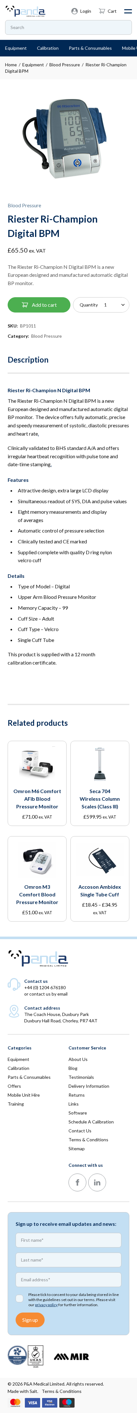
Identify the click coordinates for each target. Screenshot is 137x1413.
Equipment (33, 64)
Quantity (89, 304)
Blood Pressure (64, 64)
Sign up (30, 1320)
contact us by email (48, 994)
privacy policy (46, 1304)
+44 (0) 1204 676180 (45, 987)
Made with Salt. (23, 1391)
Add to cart (44, 305)
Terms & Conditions (62, 1391)
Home (11, 64)
